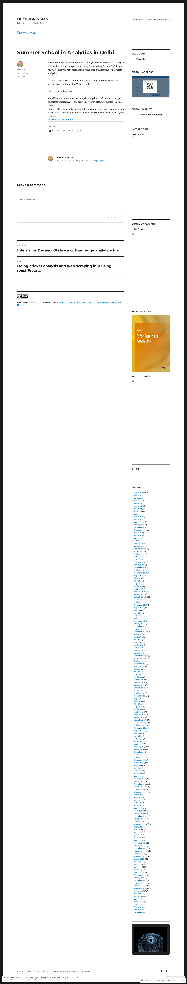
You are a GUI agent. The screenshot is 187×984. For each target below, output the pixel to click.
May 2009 (138, 867)
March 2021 (138, 522)
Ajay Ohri (21, 70)
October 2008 (139, 886)
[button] (145, 945)
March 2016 (138, 648)
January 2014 (139, 717)
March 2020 (138, 541)
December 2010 (140, 816)
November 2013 (140, 723)
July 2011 (137, 797)
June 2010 (138, 832)
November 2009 (140, 851)
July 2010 (137, 830)
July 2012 (137, 765)
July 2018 (137, 578)
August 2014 (139, 699)
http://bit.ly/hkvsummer (60, 119)
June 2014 (138, 704)
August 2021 (139, 517)
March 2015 (138, 680)
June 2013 (137, 736)
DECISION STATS (32, 19)
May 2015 (137, 674)
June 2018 (138, 581)
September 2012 (140, 760)
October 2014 (139, 693)
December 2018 (140, 567)
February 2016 (139, 650)
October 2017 (139, 602)
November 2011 (140, 787)
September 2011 (140, 792)
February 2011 (139, 811)
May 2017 (137, 616)
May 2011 (137, 803)
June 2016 (138, 640)
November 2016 (140, 629)
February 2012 (139, 779)
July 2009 (137, 862)
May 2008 (138, 899)
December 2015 (140, 656)
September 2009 (140, 856)
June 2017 (138, 613)
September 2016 (140, 632)
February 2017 (139, 621)
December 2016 (140, 626)
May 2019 (137, 557)
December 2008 (140, 880)
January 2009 (139, 878)
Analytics (21, 77)
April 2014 (138, 709)
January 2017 (139, 624)
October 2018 (139, 570)
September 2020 (140, 530)
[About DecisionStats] (166, 971)
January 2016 (139, 653)
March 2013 (138, 744)
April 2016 (138, 645)
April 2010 (138, 838)
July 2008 (137, 894)
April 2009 (138, 870)
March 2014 (138, 712)
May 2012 (137, 771)
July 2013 (137, 733)
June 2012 (138, 768)
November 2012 (140, 755)
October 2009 (139, 854)
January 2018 (139, 594)
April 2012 (138, 773)
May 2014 (137, 707)
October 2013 (139, 725)
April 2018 (138, 586)
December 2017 (140, 597)
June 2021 (138, 519)
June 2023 (138, 509)
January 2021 (139, 525)
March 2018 (138, 589)
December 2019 (140, 549)
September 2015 (140, 664)
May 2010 (137, 835)
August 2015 (139, 666)
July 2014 (137, 701)
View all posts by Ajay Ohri (94, 161)
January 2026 (139, 498)
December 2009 (140, 848)
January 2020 (139, 546)
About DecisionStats (156, 19)
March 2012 (138, 776)
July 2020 (137, 533)
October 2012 (139, 757)
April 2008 (138, 902)
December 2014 (140, 688)
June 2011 (137, 800)
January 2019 (139, 565)
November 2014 (140, 690)
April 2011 (138, 805)
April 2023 (138, 511)
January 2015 (139, 685)
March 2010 (138, 840)
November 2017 (140, 600)
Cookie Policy (55, 980)
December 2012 (140, 752)
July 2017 (137, 610)
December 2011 (140, 784)
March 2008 (138, 904)
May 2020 (138, 538)
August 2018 (139, 576)
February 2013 (139, 747)
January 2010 (139, 846)
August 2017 (139, 608)
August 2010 (139, 827)
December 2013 (140, 720)
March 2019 (138, 559)
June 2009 (138, 864)
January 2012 (139, 781)
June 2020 (138, 535)
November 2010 (140, 819)
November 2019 (140, 551)
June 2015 (138, 672)
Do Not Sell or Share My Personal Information (71, 971)
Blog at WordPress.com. (43, 971)
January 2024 (139, 503)
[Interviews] (161, 971)
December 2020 (140, 527)
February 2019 (139, 562)
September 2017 (140, 605)
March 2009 (139, 872)
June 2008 (138, 896)
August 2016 (139, 634)
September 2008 (140, 888)
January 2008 (139, 910)
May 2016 (137, 642)
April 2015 (138, 677)
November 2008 (140, 883)
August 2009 (139, 859)
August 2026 (139, 493)
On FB (135, 469)
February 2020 (139, 543)
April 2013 (138, 741)
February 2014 (139, 715)
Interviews (137, 19)
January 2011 (139, 813)
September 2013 (140, 728)
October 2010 (139, 822)
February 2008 (139, 907)
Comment (115, 218)
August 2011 (138, 795)
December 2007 (140, 912)
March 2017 (138, 618)
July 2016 (137, 637)
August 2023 (139, 506)
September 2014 (140, 696)
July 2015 (137, 669)
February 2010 (139, 843)
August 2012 (139, 763)
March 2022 (138, 514)
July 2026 (137, 495)
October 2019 (139, 554)
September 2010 (140, 824)
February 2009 (140, 875)
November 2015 (140, 658)
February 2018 (139, 592)
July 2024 (137, 501)
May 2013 (137, 739)
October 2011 (139, 789)
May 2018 (137, 584)
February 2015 (139, 682)
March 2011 (138, 808)
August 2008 (139, 891)
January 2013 (139, 749)
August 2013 (138, 731)
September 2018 (140, 573)
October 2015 (139, 661)
